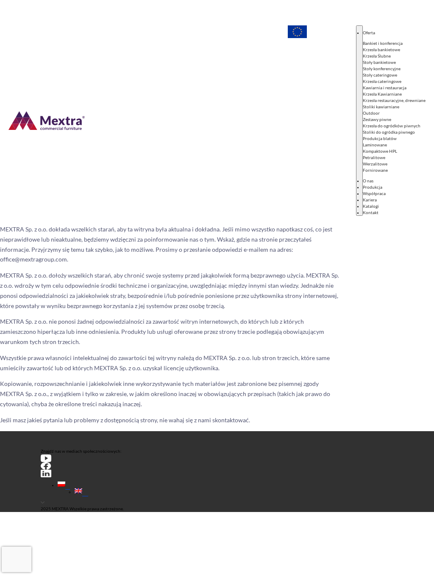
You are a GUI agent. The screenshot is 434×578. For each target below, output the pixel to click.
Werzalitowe (375, 163)
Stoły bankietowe (379, 62)
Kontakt (370, 212)
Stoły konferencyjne (382, 68)
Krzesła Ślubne (377, 55)
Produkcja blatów (380, 138)
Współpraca (374, 193)
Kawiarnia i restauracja (384, 87)
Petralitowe (374, 157)
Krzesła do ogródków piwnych (391, 125)
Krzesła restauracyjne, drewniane (394, 100)
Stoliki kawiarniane (381, 106)
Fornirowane (375, 170)
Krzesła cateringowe (382, 81)
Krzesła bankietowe (381, 49)
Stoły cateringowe (380, 74)
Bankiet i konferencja (383, 43)
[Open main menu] (359, 120)
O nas (368, 180)
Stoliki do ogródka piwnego (389, 132)
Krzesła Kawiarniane (382, 93)
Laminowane (375, 144)
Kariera (370, 199)
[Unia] (297, 120)
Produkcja (372, 187)
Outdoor (371, 113)
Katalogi (371, 206)
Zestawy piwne (377, 119)
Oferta (369, 32)
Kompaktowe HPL (380, 151)
